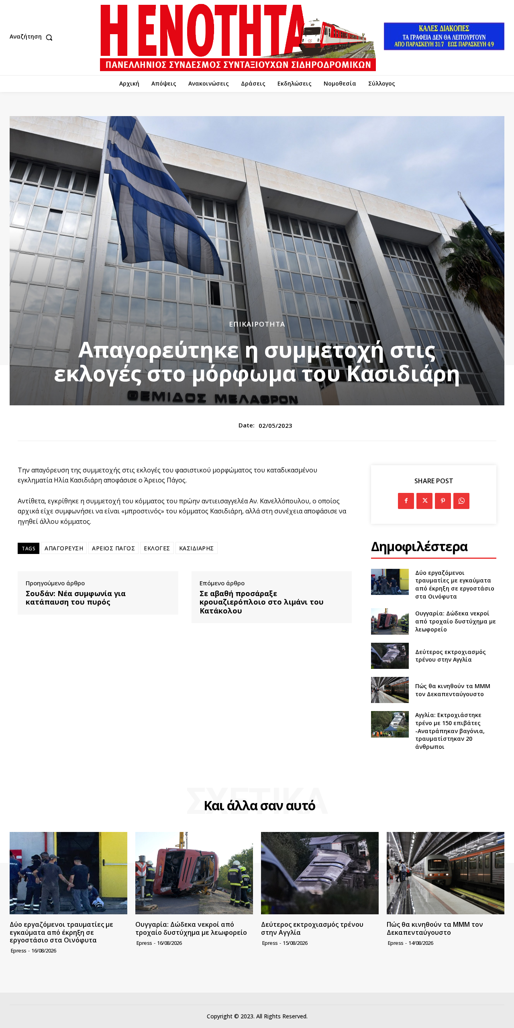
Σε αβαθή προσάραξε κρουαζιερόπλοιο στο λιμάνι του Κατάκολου (262, 602)
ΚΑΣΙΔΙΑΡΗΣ (196, 548)
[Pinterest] (443, 501)
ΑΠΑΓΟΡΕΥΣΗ (64, 548)
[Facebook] (406, 501)
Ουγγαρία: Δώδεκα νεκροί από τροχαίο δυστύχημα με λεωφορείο (455, 621)
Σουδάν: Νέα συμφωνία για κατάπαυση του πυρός (76, 598)
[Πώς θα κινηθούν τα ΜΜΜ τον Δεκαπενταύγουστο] (389, 690)
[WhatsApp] (461, 501)
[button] (33, 37)
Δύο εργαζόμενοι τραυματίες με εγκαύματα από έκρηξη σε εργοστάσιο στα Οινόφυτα (454, 584)
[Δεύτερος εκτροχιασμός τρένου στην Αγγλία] (389, 656)
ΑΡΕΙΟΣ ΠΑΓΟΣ (113, 548)
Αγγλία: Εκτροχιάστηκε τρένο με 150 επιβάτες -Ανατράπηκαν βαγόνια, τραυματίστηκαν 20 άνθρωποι (450, 730)
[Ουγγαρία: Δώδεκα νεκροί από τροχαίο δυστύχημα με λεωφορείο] (389, 621)
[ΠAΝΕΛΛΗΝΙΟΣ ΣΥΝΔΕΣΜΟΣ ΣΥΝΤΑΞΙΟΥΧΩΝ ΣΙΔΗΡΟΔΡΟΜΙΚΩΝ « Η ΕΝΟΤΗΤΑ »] (238, 37)
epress (19, 950)
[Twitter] (424, 501)
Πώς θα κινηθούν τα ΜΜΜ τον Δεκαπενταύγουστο (452, 690)
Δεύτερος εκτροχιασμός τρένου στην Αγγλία (450, 656)
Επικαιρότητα (257, 324)
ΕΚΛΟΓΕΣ (157, 548)
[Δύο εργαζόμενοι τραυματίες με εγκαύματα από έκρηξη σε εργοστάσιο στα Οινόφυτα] (389, 582)
